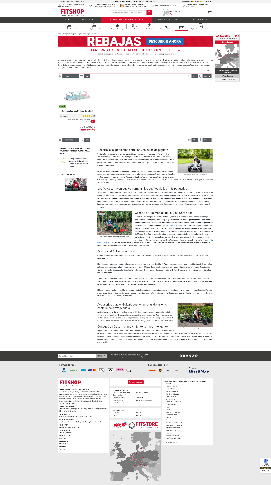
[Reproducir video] (76, 185)
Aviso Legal (69, 1)
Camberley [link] (83, 409)
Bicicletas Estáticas (172, 386)
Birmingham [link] (75, 409)
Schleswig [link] (93, 401)
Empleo (77, 1)
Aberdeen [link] (62, 409)
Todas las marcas (171, 442)
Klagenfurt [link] (73, 416)
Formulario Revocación (120, 403)
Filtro (87, 76)
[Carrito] (210, 13)
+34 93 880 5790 (228, 79)
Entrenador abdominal (173, 428)
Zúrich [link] (78, 427)
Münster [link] (98, 399)
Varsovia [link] (62, 449)
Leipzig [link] (74, 399)
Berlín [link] (76, 392)
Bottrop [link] (98, 392)
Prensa (138, 413)
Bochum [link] (88, 392)
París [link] (64, 438)
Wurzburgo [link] (71, 403)
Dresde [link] (84, 394)
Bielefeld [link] (82, 392)
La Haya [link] (79, 422)
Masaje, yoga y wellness (169, 20)
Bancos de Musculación (173, 402)
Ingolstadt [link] (90, 396)
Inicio (59, 34)
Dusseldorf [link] (91, 394)
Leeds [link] (68, 409)
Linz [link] (79, 416)
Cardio (67, 20)
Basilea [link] (61, 427)
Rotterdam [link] (102, 422)
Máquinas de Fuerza (172, 394)
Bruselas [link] (69, 433)
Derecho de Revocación (144, 400)
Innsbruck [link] (66, 416)
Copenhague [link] (63, 444)
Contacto (83, 1)
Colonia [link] (68, 399)
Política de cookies (142, 393)
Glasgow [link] (98, 409)
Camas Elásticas (171, 397)
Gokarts (94, 34)
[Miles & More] (199, 370)
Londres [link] (104, 409)
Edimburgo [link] (90, 409)
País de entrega (187, 1)
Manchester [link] (63, 411)
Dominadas (169, 433)
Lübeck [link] (79, 399)
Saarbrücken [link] (85, 401)
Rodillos (168, 417)
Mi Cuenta (206, 1)
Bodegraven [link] (72, 422)
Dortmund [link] (78, 394)
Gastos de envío (118, 400)
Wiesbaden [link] (63, 403)
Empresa (62, 1)
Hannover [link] (83, 396)
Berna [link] (67, 427)
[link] (63, 160)
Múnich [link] (92, 399)
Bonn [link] (93, 392)
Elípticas (168, 384)
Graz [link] (61, 416)
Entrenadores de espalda (174, 430)
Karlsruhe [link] (98, 396)
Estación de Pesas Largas (174, 423)
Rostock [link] (77, 401)
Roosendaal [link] (94, 422)
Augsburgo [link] (70, 392)
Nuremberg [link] (63, 401)
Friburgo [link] (69, 396)
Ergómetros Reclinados (173, 412)
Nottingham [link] (72, 411)
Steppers (168, 420)
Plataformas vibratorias (173, 438)
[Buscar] (149, 12)
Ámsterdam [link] (63, 422)
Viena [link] (90, 416)
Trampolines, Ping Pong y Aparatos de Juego (126, 20)
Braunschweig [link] (64, 394)
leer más (210, 70)
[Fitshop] (72, 12)
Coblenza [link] (62, 399)
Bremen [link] (72, 394)
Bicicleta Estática (171, 415)
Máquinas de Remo (172, 391)
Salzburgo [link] (84, 416)
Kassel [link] (104, 396)
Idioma (197, 1)
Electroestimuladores (172, 435)
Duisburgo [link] (98, 394)
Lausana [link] (72, 427)
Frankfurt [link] (62, 396)
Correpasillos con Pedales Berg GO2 (77, 111)
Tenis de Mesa (170, 399)
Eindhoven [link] (85, 422)
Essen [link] (105, 394)
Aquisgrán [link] (62, 392)
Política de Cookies (119, 398)
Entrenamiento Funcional (174, 425)
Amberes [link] (62, 433)
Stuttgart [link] (100, 401)
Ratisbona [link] (70, 401)
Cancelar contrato (135, 382)
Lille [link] (60, 438)
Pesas (168, 407)
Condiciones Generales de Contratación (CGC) (121, 394)
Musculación (88, 20)
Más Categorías (200, 20)
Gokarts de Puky (171, 226)
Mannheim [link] (85, 399)
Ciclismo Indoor (171, 404)
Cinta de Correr (170, 389)
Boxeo (168, 410)
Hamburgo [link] (76, 396)
